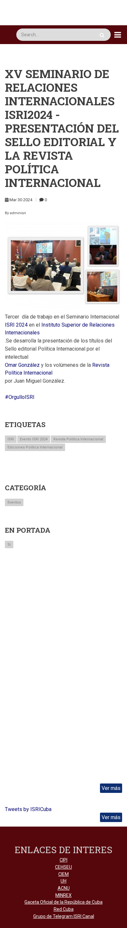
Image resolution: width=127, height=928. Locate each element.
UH (63, 881)
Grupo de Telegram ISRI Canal (63, 916)
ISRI (10, 439)
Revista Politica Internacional (78, 439)
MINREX (63, 895)
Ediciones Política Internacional (35, 447)
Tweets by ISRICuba (28, 809)
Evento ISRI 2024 (34, 439)
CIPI (63, 860)
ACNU (64, 888)
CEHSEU (63, 867)
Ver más (111, 788)
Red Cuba (64, 909)
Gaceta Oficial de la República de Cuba (63, 902)
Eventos (14, 502)
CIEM (63, 874)
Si (9, 544)
